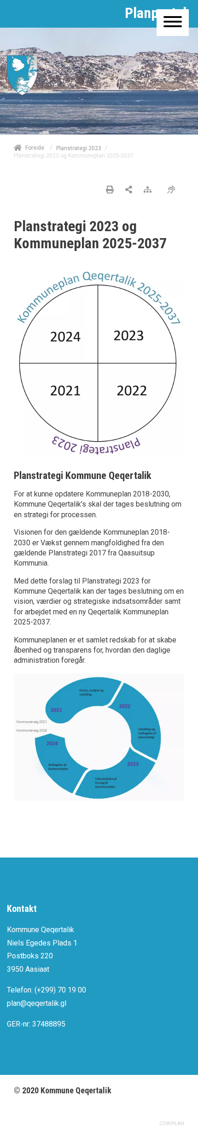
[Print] (109, 190)
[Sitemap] (150, 190)
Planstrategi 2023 (78, 148)
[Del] (128, 190)
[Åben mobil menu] (173, 22)
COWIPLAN (171, 1123)
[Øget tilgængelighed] (173, 190)
